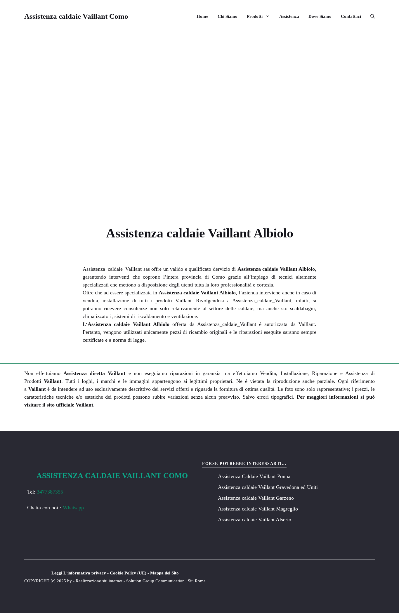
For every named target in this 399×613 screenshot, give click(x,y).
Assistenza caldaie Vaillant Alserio (254, 519)
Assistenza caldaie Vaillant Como (76, 16)
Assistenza (289, 16)
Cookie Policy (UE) (128, 573)
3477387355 (50, 492)
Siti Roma (197, 581)
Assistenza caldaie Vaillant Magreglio (258, 509)
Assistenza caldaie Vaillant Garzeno (256, 498)
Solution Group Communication (155, 581)
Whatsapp (73, 507)
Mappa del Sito (164, 573)
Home (202, 16)
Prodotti (255, 16)
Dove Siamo (320, 16)
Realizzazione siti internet (99, 581)
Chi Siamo (227, 16)
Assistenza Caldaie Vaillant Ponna (254, 476)
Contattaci (351, 16)
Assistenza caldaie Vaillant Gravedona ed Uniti (268, 487)
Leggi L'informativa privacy (78, 573)
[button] (370, 16)
